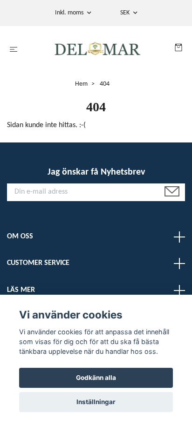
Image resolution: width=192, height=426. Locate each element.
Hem (81, 84)
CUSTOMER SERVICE (38, 263)
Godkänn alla (96, 377)
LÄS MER (21, 290)
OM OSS (20, 236)
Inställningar (96, 402)
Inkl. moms (70, 12)
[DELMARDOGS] (98, 50)
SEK (125, 12)
